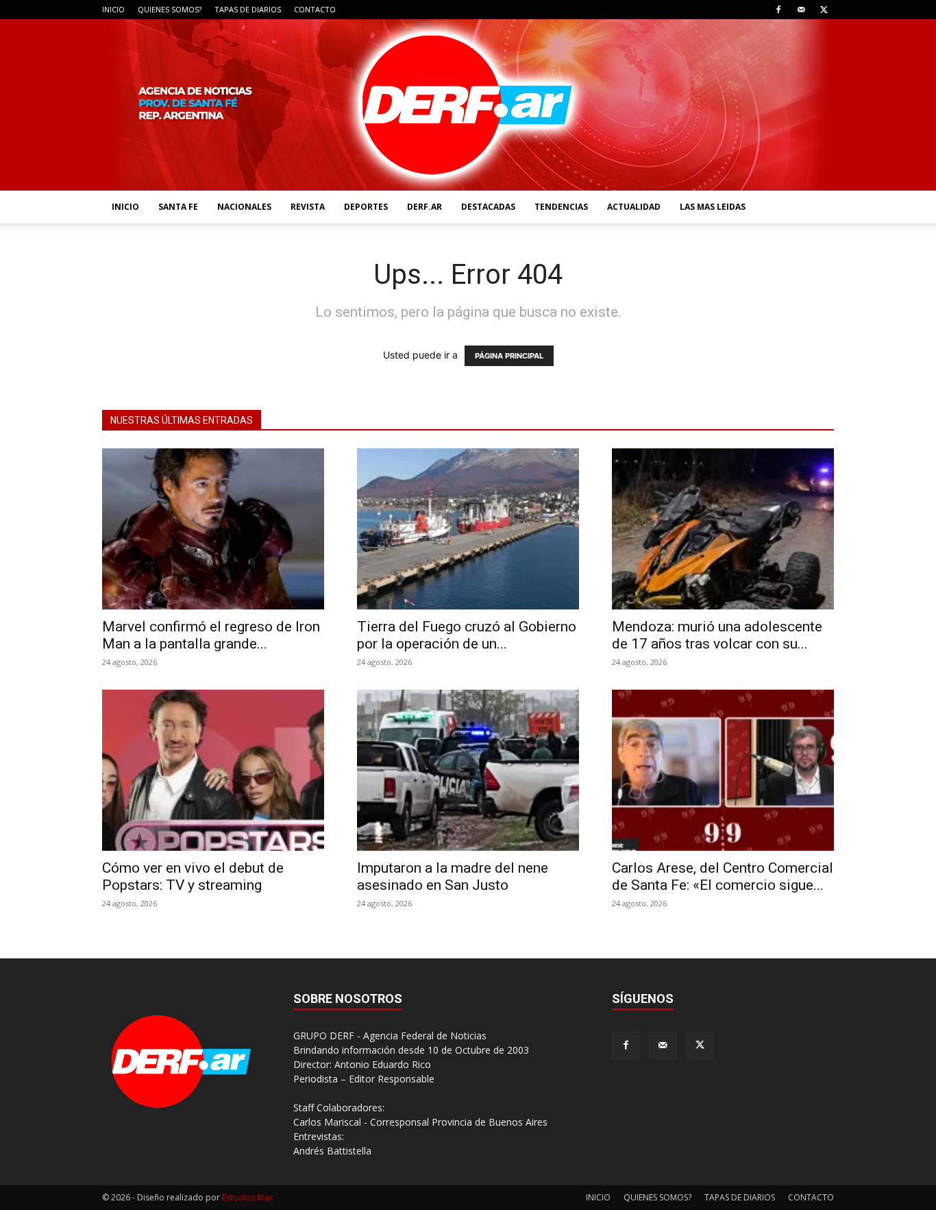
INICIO (113, 9)
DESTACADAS (488, 207)
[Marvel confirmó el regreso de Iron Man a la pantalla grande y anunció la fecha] (213, 528)
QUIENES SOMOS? (169, 9)
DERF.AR (424, 207)
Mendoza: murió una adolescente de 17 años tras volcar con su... (717, 635)
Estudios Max (247, 1197)
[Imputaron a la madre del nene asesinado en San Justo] (468, 770)
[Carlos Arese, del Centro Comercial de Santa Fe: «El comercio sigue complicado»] (723, 770)
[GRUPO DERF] (468, 105)
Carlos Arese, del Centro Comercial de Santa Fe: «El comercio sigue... (722, 876)
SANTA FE (178, 207)
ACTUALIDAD (634, 207)
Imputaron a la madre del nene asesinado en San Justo (452, 876)
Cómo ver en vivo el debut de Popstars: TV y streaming (193, 876)
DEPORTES (366, 207)
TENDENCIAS (561, 207)
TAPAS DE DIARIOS (247, 9)
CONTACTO (315, 9)
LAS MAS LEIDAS (713, 207)
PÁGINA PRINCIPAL (509, 356)
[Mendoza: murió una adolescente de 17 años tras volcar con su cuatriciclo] (723, 528)
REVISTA (308, 207)
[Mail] (801, 9)
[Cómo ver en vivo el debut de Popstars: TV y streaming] (213, 770)
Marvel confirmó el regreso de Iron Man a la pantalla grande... (211, 635)
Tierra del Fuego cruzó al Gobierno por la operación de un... (466, 635)
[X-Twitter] (823, 9)
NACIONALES (244, 207)
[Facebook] (778, 9)
